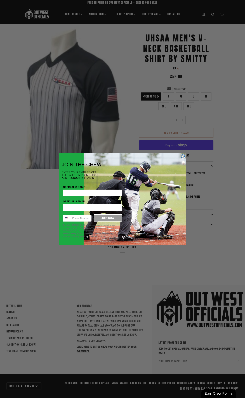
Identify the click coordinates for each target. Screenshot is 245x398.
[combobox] (66, 218)
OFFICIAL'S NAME (74, 187)
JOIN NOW (108, 218)
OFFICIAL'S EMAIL (74, 201)
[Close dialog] (183, 156)
